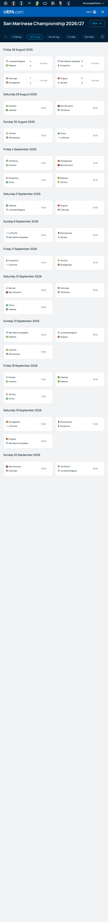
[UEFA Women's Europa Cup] (37, 3)
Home (13, 11)
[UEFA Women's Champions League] (45, 3)
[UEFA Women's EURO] (68, 3)
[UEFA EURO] (60, 3)
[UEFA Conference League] (21, 3)
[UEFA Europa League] (13, 3)
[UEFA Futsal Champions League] (29, 3)
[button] (102, 11)
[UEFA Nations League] (53, 3)
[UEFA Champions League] (5, 3)
